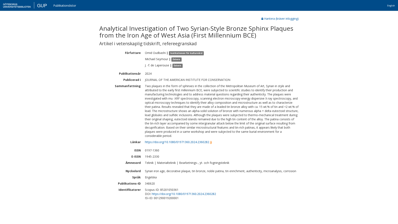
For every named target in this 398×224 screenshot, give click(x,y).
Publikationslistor (64, 5)
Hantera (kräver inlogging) (281, 19)
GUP (42, 5)
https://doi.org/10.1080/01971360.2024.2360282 (177, 142)
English (391, 5)
